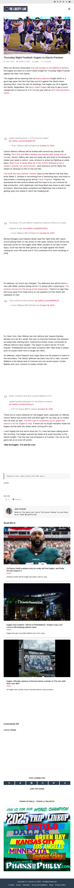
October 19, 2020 (47, 233)
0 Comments (47, 61)
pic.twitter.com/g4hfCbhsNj (35, 228)
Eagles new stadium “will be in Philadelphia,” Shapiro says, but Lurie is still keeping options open (34, 626)
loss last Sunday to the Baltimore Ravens (49, 68)
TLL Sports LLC (31, 882)
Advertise (26, 885)
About (18, 885)
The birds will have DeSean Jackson (20, 173)
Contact (11, 885)
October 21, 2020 (47, 145)
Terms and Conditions (39, 885)
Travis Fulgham (45, 179)
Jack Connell (10, 61)
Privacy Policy (60, 885)
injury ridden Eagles (38, 87)
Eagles (36, 61)
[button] (69, 9)
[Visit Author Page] (9, 511)
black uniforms (42, 78)
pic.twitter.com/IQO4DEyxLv (21, 404)
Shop (51, 885)
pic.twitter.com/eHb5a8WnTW (22, 141)
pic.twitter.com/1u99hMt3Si (47, 300)
